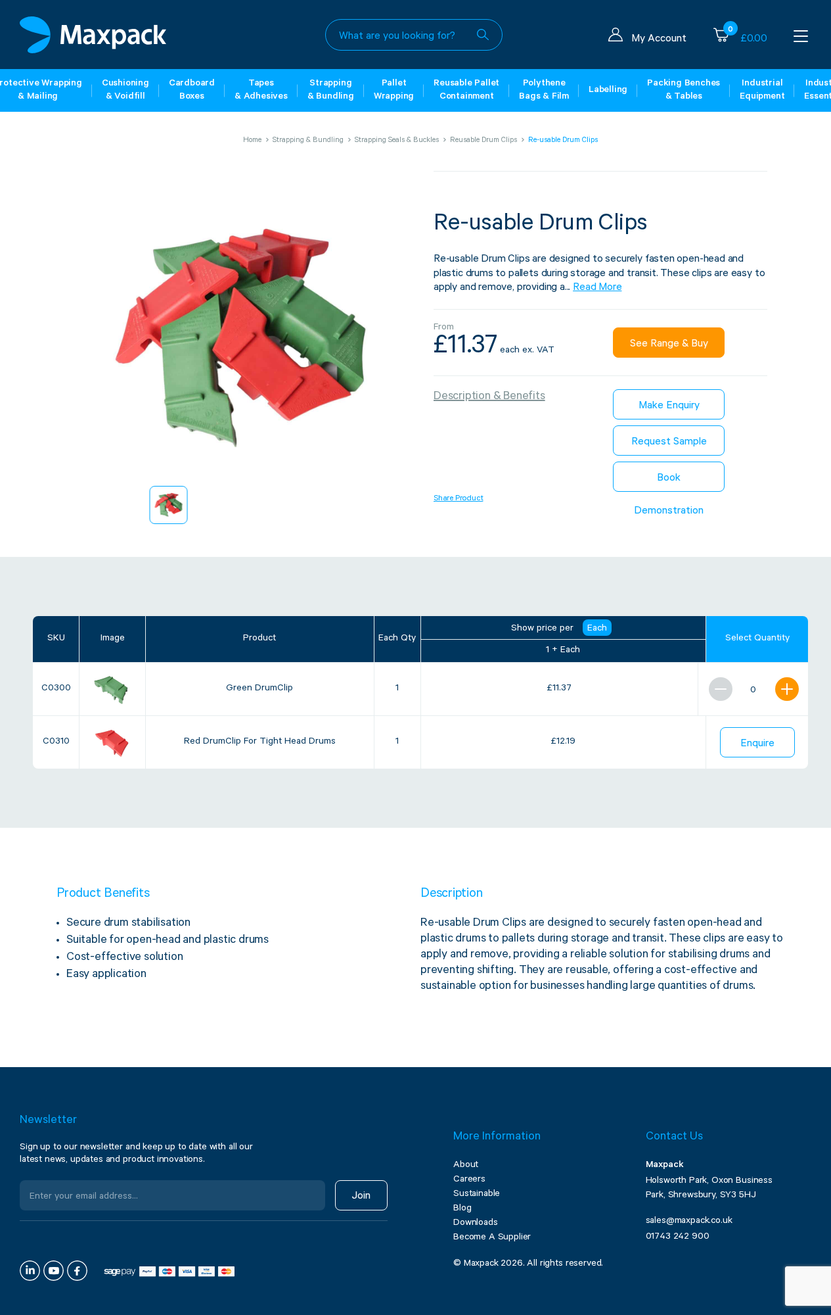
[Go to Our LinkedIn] (30, 1270)
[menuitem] (169, 505)
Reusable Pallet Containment (466, 90)
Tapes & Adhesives (261, 90)
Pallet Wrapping (394, 90)
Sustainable (476, 1194)
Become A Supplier (492, 1238)
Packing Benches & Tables (683, 90)
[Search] (483, 35)
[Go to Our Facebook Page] (77, 1270)
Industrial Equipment (762, 90)
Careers (469, 1180)
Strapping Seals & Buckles (397, 141)
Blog (462, 1209)
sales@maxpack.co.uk (689, 1221)
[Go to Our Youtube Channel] (53, 1270)
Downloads (475, 1223)
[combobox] (414, 35)
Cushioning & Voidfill (125, 90)
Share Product (458, 499)
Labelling (608, 90)
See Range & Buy (669, 344)
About (465, 1165)
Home (252, 141)
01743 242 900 (677, 1237)
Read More (597, 288)
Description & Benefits (489, 397)
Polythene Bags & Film (544, 90)
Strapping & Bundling (330, 90)
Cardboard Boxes (192, 90)
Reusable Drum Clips (483, 141)
